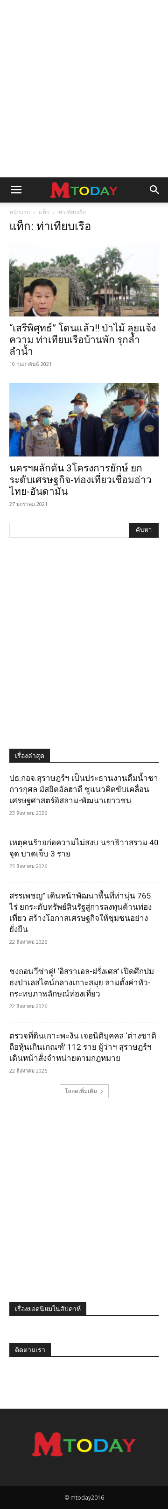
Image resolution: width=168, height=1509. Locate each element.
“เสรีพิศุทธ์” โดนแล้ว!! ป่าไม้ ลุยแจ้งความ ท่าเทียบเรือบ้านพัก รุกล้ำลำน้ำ (82, 340)
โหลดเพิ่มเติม (81, 1091)
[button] (16, 190)
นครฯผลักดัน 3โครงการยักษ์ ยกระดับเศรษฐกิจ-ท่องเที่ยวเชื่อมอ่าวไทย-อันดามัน (80, 480)
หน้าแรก (19, 212)
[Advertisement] (84, 89)
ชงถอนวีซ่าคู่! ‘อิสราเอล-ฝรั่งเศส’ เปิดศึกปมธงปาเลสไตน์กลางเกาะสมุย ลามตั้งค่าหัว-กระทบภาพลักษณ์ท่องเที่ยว (81, 982)
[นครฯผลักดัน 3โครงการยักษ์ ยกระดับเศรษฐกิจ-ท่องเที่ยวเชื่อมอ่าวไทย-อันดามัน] (84, 419)
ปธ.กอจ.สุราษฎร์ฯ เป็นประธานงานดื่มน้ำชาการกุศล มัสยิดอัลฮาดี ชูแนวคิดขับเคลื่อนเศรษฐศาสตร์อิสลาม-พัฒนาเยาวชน (83, 789)
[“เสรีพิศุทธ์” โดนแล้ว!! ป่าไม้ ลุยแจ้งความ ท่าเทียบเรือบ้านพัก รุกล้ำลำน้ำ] (84, 279)
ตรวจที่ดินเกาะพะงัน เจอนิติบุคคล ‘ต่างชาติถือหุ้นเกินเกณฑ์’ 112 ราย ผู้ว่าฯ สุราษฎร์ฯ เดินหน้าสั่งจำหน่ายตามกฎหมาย (82, 1047)
